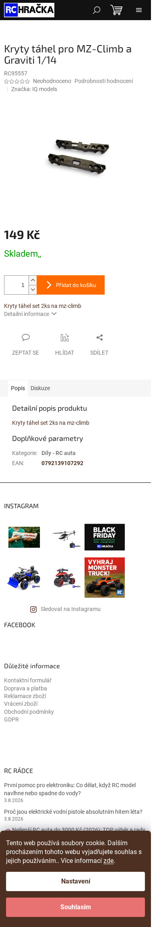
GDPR (11, 719)
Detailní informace (26, 314)
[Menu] (139, 10)
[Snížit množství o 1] (33, 289)
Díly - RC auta (58, 453)
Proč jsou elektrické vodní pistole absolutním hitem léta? (73, 812)
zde (108, 861)
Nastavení (75, 881)
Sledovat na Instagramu (71, 609)
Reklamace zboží (25, 696)
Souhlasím (75, 907)
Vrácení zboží (20, 703)
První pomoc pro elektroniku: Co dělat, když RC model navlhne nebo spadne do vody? (70, 789)
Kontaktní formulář (28, 680)
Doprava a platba (25, 688)
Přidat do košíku (76, 284)
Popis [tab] (18, 388)
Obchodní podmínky (29, 712)
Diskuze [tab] (40, 388)
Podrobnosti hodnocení (103, 81)
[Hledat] (97, 10)
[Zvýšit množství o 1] (33, 280)
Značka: (34, 89)
